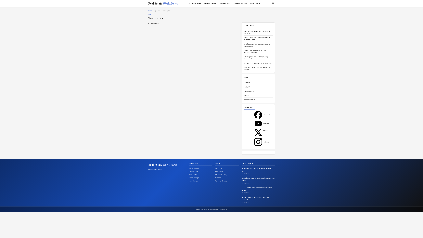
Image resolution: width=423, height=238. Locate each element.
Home (150, 11)
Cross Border (195, 3)
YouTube (258, 123)
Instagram (258, 142)
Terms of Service (249, 99)
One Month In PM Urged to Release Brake (258, 63)
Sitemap (246, 95)
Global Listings (210, 3)
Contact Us (247, 87)
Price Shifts (255, 3)
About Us (247, 83)
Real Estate (163, 3)
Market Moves (241, 3)
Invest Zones (225, 3)
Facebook (258, 115)
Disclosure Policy (249, 91)
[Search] (273, 3)
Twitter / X (258, 132)
